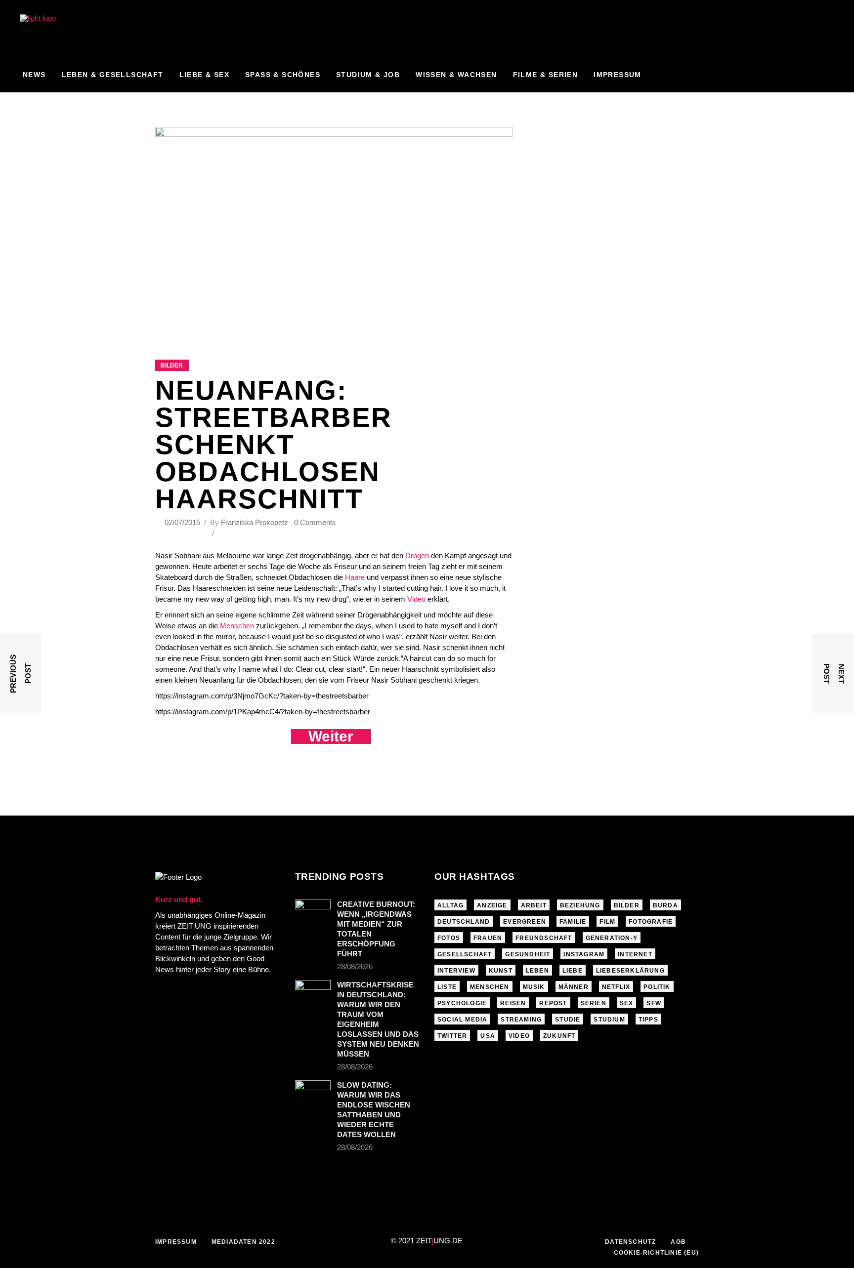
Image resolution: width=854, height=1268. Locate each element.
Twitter (452, 1035)
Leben (537, 970)
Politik (656, 986)
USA (487, 1035)
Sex (627, 1003)
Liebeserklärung (630, 970)
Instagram (583, 954)
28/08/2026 (355, 966)
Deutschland (463, 921)
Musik (534, 986)
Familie (572, 921)
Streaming (521, 1019)
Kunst (500, 970)
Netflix (616, 986)
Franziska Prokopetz (254, 522)
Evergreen (524, 921)
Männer (573, 986)
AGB (678, 1241)
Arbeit (534, 905)
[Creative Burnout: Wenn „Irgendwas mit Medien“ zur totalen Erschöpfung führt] (313, 911)
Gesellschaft (464, 954)
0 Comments (315, 522)
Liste (447, 986)
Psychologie (462, 1003)
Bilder (172, 365)
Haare (355, 577)
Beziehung (580, 905)
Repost (553, 1003)
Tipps (648, 1019)
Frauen (487, 938)
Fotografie (651, 921)
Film (607, 921)
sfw (653, 1003)
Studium (609, 1019)
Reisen (513, 1003)
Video (416, 599)
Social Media (462, 1019)
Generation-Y (612, 938)
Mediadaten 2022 (243, 1241)
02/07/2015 (183, 522)
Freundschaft (543, 938)
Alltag (450, 905)
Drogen (417, 555)
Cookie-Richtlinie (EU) (656, 1252)
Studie (567, 1019)
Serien (593, 1003)
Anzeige (492, 905)
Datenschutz (630, 1241)
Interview (456, 970)
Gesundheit (527, 954)
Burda (665, 905)
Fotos (448, 938)
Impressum (176, 1241)
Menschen (237, 625)
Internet (635, 954)
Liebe (572, 970)
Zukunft (559, 1035)
